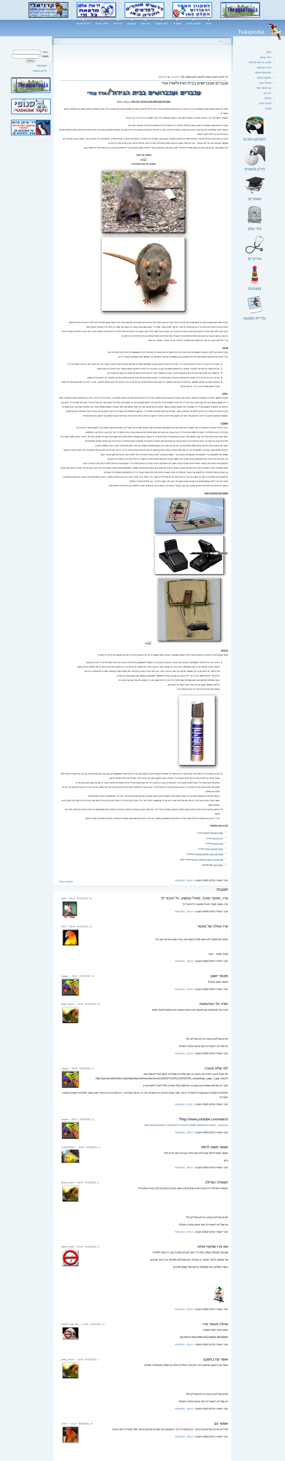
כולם (268, 52)
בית (221, 41)
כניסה (190, 880)
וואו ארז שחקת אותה (212, 1247)
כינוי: (44, 52)
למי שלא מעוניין (216, 1068)
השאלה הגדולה (216, 1182)
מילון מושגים (161, 23)
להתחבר (174, 76)
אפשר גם (221, 1424)
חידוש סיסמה (40, 70)
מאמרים (177, 23)
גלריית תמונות (83, 23)
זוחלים (268, 98)
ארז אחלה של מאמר (212, 926)
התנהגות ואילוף (263, 72)
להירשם (163, 76)
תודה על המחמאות (213, 1004)
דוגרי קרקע (265, 57)
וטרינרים (117, 23)
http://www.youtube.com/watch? (203, 1119)
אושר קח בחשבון (215, 1359)
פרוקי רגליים (265, 103)
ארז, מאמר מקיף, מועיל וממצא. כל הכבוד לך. (194, 898)
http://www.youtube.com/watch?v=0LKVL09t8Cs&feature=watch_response (186, 1125)
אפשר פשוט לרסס (214, 1147)
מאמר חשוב (219, 976)
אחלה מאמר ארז (215, 1324)
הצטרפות (42, 65)
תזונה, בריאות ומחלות (260, 62)
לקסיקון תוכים (194, 23)
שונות (268, 108)
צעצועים (131, 23)
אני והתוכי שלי (263, 88)
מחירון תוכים (102, 23)
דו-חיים (267, 93)
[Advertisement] (143, 61)
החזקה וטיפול (66, 881)
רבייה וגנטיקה (264, 67)
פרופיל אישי (265, 83)
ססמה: (44, 56)
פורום (208, 23)
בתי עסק (145, 23)
